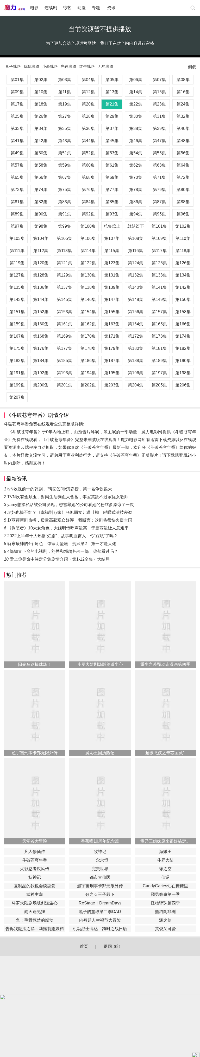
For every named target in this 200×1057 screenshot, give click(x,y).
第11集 (64, 92)
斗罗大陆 (165, 860)
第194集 (88, 373)
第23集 (159, 104)
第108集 (135, 238)
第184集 (40, 360)
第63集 (159, 165)
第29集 (111, 116)
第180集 (135, 348)
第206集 (183, 385)
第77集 (111, 189)
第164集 (135, 324)
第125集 (159, 263)
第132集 (135, 275)
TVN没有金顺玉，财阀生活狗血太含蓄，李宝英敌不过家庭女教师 (67, 497)
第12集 (88, 92)
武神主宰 (34, 894)
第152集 (40, 312)
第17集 (17, 104)
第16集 (183, 92)
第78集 (135, 189)
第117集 (159, 250)
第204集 (135, 385)
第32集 (183, 116)
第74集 (40, 189)
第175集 (17, 348)
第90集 (40, 214)
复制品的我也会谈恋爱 (34, 886)
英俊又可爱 (165, 929)
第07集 (159, 79)
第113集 (64, 250)
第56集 (183, 153)
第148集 (135, 299)
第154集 (88, 312)
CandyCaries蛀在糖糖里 (165, 886)
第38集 (135, 128)
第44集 (88, 141)
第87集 (159, 202)
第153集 (64, 312)
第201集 (64, 385)
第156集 (135, 312)
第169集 (64, 336)
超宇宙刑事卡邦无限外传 (35, 753)
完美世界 (100, 868)
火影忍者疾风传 (34, 868)
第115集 (111, 250)
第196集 (135, 373)
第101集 (159, 226)
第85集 (111, 202)
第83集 (64, 202)
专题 (96, 7)
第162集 (88, 324)
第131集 (112, 275)
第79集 (159, 189)
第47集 (159, 141)
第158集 (183, 312)
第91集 (64, 214)
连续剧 (51, 7)
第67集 (64, 177)
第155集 (112, 312)
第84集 (88, 202)
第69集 (111, 177)
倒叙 (192, 68)
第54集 (135, 153)
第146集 (88, 299)
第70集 (135, 177)
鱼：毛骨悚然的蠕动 (34, 920)
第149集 (159, 299)
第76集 (88, 189)
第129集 (64, 275)
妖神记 (34, 877)
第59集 (64, 165)
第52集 (88, 153)
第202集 (88, 385)
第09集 (17, 92)
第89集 (17, 214)
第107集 (112, 238)
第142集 (183, 287)
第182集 (183, 348)
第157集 (159, 312)
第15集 (159, 92)
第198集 (183, 373)
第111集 (17, 250)
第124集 (135, 263)
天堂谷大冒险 (34, 841)
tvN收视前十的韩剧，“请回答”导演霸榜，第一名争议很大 (59, 489)
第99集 (64, 226)
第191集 (17, 373)
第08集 (183, 79)
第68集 (88, 177)
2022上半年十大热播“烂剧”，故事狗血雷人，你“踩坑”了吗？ (62, 536)
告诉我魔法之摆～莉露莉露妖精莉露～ (34, 929)
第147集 (112, 299)
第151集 (17, 312)
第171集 (112, 336)
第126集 (183, 263)
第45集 (111, 141)
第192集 (40, 373)
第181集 (159, 348)
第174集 (183, 336)
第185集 (64, 360)
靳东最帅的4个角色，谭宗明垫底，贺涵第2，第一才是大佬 (61, 543)
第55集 (159, 153)
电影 (34, 7)
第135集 (17, 287)
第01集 (17, 79)
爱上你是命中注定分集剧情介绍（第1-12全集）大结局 (60, 559)
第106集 (88, 238)
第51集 (64, 153)
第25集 (17, 116)
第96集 (183, 214)
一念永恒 (100, 860)
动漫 (81, 7)
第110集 (183, 238)
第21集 (111, 104)
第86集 (135, 202)
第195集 (112, 373)
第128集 (40, 275)
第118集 (183, 250)
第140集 (135, 287)
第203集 (112, 385)
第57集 (17, 165)
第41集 (17, 141)
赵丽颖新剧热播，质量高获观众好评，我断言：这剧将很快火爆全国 (69, 520)
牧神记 (100, 851)
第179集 (112, 348)
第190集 (183, 360)
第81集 (17, 202)
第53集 (111, 153)
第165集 (159, 324)
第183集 (17, 360)
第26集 (40, 116)
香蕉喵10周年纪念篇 (100, 841)
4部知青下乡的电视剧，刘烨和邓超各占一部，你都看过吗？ (62, 551)
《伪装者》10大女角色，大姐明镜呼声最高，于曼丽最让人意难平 (68, 528)
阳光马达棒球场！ (34, 664)
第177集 (64, 348)
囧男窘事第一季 (165, 894)
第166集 (183, 324)
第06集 (135, 79)
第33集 (17, 128)
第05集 (111, 79)
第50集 (40, 153)
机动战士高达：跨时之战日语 (100, 929)
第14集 (135, 92)
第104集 (40, 238)
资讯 (111, 7)
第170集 (88, 336)
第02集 (40, 79)
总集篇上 (112, 226)
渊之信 (165, 920)
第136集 (40, 287)
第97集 (17, 226)
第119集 (17, 263)
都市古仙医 (100, 877)
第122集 (88, 263)
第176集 (40, 348)
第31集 (159, 116)
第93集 (111, 214)
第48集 (183, 141)
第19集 (64, 104)
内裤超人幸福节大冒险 (100, 920)
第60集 (88, 165)
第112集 (40, 250)
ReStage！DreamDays (100, 903)
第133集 (159, 275)
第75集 (64, 189)
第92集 (88, 214)
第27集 (64, 116)
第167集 (17, 336)
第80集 (183, 189)
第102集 (183, 226)
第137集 (64, 287)
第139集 (112, 287)
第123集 (112, 263)
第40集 (183, 128)
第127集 (17, 275)
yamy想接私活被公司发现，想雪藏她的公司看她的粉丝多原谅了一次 (70, 504)
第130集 (88, 275)
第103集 (17, 238)
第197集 (159, 373)
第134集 (183, 275)
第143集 (17, 299)
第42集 (40, 141)
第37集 (111, 128)
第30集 (135, 116)
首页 (84, 946)
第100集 (88, 226)
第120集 (40, 263)
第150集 (183, 299)
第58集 (40, 165)
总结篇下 (135, 226)
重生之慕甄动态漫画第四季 (165, 664)
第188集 (135, 360)
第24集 (183, 104)
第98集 (40, 226)
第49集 (17, 153)
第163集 (112, 324)
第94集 (135, 214)
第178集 (88, 348)
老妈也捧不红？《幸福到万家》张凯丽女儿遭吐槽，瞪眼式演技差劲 (69, 512)
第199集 (17, 385)
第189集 (159, 360)
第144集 (40, 299)
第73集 (17, 189)
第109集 (159, 238)
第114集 (88, 250)
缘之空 (165, 868)
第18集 (40, 104)
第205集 (159, 385)
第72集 (183, 177)
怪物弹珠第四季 (165, 903)
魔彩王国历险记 (100, 753)
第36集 (88, 128)
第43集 (64, 141)
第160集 (40, 324)
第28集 (88, 116)
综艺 (67, 7)
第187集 (112, 360)
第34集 (40, 128)
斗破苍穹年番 (34, 860)
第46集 (135, 141)
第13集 (111, 92)
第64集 (183, 165)
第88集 (183, 202)
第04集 (88, 79)
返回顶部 (112, 946)
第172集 (135, 336)
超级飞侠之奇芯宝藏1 (165, 753)
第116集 (135, 250)
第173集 (159, 336)
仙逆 (165, 877)
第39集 (159, 128)
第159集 (17, 324)
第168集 (40, 336)
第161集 (64, 324)
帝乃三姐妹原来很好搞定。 (165, 841)
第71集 (159, 177)
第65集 (17, 177)
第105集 (64, 238)
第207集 (17, 397)
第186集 (88, 360)
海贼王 (165, 851)
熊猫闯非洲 (165, 911)
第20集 (88, 104)
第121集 (64, 263)
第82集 (40, 202)
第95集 (159, 214)
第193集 (64, 373)
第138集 (88, 287)
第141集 (159, 287)
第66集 (40, 177)
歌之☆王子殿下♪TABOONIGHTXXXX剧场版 (100, 895)
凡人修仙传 (34, 851)
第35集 (64, 128)
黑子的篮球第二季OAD (100, 911)
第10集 (40, 92)
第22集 (135, 104)
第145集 (64, 299)
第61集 (111, 165)
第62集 (135, 165)
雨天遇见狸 (34, 911)
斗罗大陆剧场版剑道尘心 (100, 664)
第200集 (40, 385)
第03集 (64, 79)
